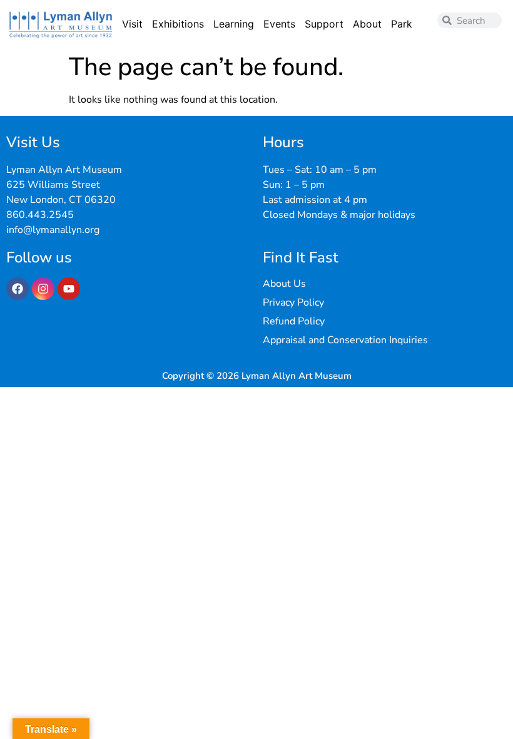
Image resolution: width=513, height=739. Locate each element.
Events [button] (279, 24)
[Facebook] (17, 288)
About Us (284, 283)
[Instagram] (43, 288)
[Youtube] (69, 288)
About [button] (367, 24)
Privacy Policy (293, 302)
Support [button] (324, 24)
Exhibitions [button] (178, 24)
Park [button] (401, 24)
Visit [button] (132, 24)
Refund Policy (294, 321)
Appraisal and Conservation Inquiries (345, 340)
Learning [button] (233, 24)
